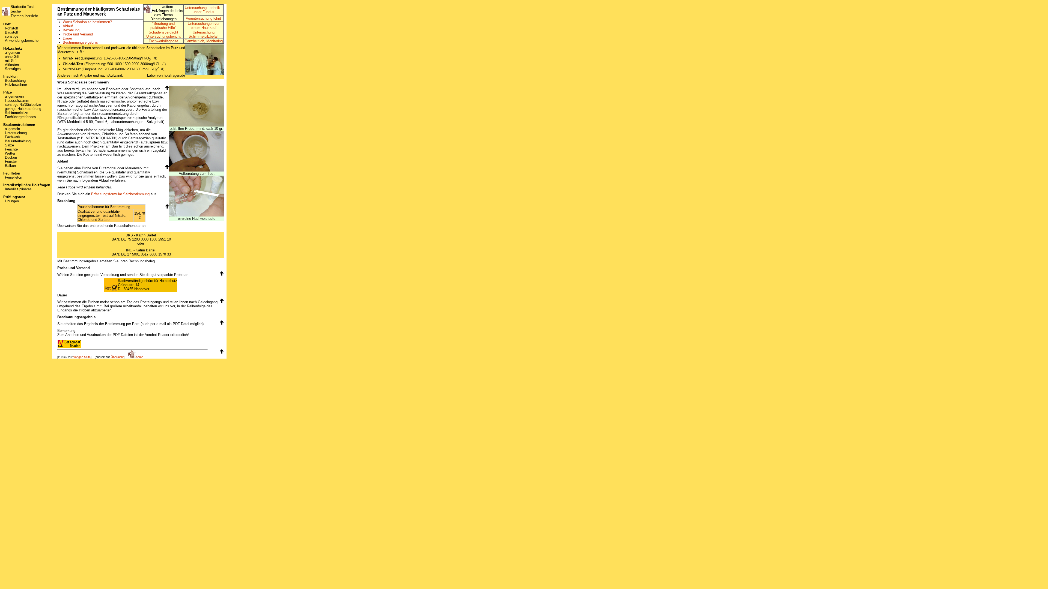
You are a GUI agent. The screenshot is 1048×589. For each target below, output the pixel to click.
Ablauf (68, 26)
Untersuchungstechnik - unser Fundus (203, 10)
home (139, 357)
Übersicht (117, 357)
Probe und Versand (78, 34)
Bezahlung (71, 30)
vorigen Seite (82, 357)
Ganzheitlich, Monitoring (203, 41)
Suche (16, 11)
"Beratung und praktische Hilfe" (163, 26)
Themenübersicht (24, 16)
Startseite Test (22, 7)
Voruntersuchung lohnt (203, 18)
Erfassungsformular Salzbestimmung (120, 194)
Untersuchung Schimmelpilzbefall (203, 34)
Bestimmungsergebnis (80, 42)
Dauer (67, 38)
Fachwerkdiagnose (163, 41)
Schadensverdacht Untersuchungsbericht (163, 34)
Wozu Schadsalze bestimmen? (87, 22)
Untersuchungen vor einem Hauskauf (203, 26)
